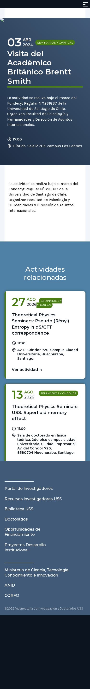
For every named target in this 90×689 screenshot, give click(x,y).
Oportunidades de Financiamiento (22, 532)
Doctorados (16, 519)
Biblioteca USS (19, 509)
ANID (10, 585)
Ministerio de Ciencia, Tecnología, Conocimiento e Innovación (37, 572)
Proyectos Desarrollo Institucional (25, 547)
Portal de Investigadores (29, 488)
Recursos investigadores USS (33, 499)
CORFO (12, 595)
